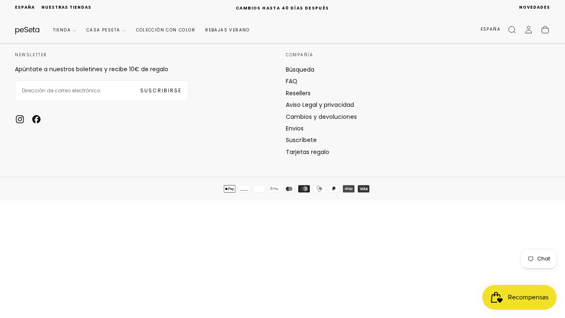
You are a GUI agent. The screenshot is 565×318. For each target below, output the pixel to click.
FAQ (291, 81)
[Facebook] (36, 119)
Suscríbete (301, 140)
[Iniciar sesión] (529, 29)
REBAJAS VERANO (227, 30)
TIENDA (62, 30)
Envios (295, 128)
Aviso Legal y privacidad (320, 105)
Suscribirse (161, 90)
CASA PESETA (103, 30)
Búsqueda (300, 69)
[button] (25, 7)
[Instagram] (20, 119)
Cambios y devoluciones (321, 117)
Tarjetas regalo (307, 152)
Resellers (298, 93)
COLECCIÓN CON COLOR (166, 30)
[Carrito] (545, 29)
